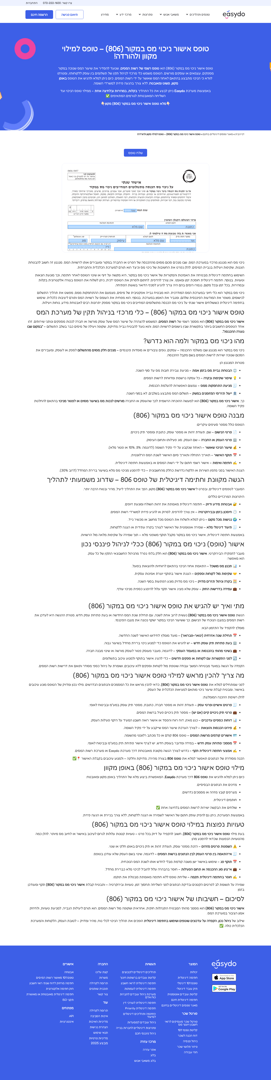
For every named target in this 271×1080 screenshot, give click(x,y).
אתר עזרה (149, 1049)
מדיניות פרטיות (98, 1038)
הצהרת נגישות (99, 1027)
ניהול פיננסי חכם (145, 1033)
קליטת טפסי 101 (187, 1030)
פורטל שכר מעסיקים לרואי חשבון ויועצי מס (181, 1023)
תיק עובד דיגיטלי (187, 988)
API (71, 1016)
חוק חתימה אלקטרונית (60, 988)
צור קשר (102, 994)
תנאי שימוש (100, 1032)
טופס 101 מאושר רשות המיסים (55, 977)
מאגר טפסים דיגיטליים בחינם (218, 134)
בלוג (153, 1055)
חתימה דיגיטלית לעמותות (140, 988)
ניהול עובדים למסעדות (141, 1022)
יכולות (193, 972)
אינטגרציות (67, 1021)
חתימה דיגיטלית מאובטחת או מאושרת (50, 994)
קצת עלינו (101, 972)
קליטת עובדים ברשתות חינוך (138, 977)
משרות (103, 977)
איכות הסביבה (99, 1016)
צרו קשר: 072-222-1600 (57, 3)
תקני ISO (68, 1000)
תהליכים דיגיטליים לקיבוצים (139, 972)
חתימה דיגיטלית (187, 977)
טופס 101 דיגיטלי (187, 983)
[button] (197, 14)
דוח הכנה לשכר (187, 1035)
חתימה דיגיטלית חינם (184, 1000)
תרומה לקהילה (99, 983)
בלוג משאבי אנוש (145, 1060)
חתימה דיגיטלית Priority (140, 1008)
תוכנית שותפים (98, 988)
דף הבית (239, 134)
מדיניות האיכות (98, 1021)
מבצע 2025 (99, 1043)
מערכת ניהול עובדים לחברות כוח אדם (138, 995)
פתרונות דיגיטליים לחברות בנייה (136, 1028)
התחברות (31, 3)
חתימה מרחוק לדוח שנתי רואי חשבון (51, 983)
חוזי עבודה (190, 1052)
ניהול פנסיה (190, 1041)
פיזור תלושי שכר (187, 1046)
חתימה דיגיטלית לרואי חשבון (138, 983)
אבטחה (69, 972)
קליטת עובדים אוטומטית (182, 994)
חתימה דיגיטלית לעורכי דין (139, 1002)
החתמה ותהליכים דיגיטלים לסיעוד (139, 1015)
